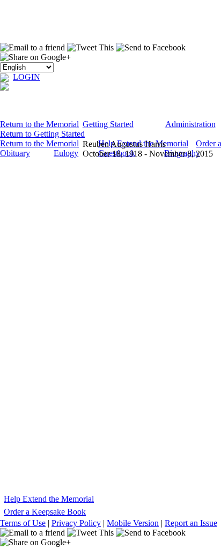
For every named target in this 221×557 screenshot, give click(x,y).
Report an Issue (191, 523)
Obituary (15, 153)
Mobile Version (133, 523)
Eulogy (66, 153)
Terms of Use (23, 523)
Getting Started (108, 124)
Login (26, 76)
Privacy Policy (76, 523)
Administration (190, 124)
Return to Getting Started (42, 133)
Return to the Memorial (39, 124)
